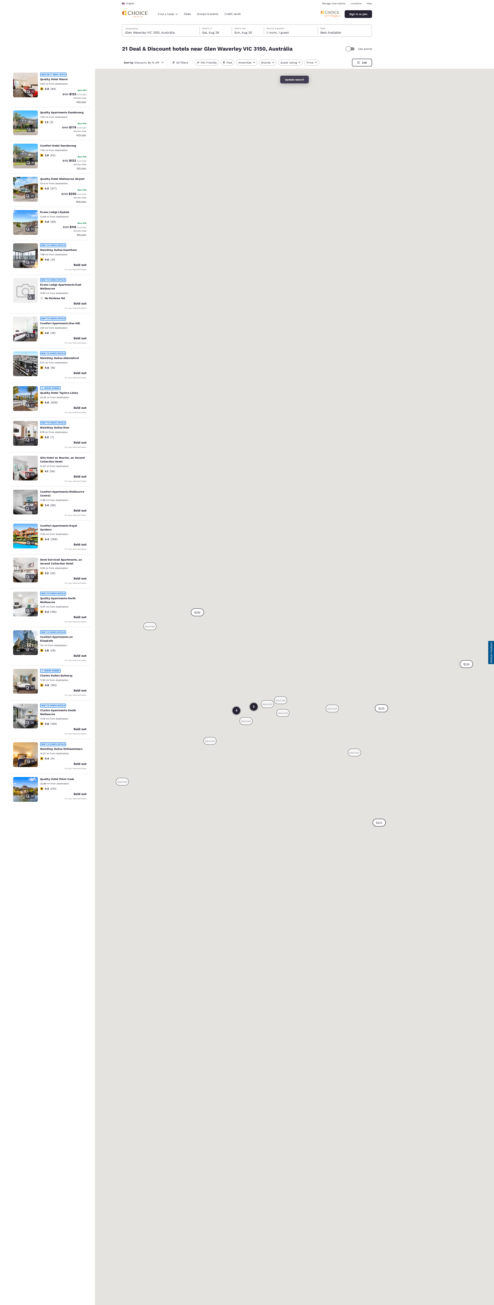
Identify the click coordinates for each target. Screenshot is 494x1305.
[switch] (351, 49)
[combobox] (168, 14)
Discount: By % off (141, 62)
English (130, 3)
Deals (187, 13)
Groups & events (207, 13)
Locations (355, 3)
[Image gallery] (25, 85)
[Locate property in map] (49, 88)
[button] (381, 708)
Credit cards (232, 13)
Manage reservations (333, 3)
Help (369, 3)
